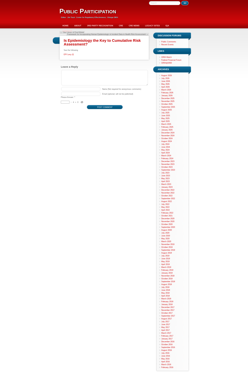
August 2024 (166, 141)
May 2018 (165, 293)
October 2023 (167, 167)
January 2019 (167, 273)
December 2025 (167, 98)
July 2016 (165, 353)
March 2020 (166, 241)
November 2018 (167, 276)
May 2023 (165, 178)
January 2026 (167, 95)
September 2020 (168, 227)
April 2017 (165, 330)
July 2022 (165, 204)
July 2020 (165, 233)
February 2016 (167, 367)
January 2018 (167, 304)
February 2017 (167, 336)
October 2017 (167, 313)
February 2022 (167, 213)
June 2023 (165, 176)
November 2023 (167, 164)
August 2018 (166, 284)
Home (65, 25)
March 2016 (166, 364)
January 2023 (167, 187)
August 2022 (166, 201)
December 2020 (167, 218)
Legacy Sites (152, 25)
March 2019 (166, 267)
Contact (67, 31)
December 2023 (167, 161)
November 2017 (167, 310)
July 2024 (165, 144)
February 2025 (167, 127)
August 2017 (166, 319)
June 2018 (165, 290)
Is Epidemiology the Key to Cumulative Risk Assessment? (102, 42)
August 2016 (166, 350)
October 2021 (167, 216)
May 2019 (165, 261)
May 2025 (165, 118)
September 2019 (168, 250)
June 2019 (165, 259)
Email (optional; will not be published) (117, 94)
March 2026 (166, 90)
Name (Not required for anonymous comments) (121, 89)
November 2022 (167, 193)
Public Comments (168, 42)
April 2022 (165, 210)
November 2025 (167, 101)
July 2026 (165, 78)
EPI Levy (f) (69, 54)
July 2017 (165, 321)
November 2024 (167, 135)
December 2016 (167, 342)
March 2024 (166, 156)
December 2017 (167, 307)
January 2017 (167, 339)
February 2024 (167, 158)
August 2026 (166, 75)
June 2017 (165, 324)
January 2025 (167, 130)
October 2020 (167, 224)
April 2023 (165, 181)
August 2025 (166, 110)
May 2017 (165, 327)
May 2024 (165, 150)
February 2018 (167, 301)
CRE (121, 25)
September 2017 (168, 316)
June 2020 (165, 236)
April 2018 (165, 296)
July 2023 (165, 173)
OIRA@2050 (166, 63)
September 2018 (168, 281)
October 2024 (167, 138)
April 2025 (165, 121)
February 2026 (167, 93)
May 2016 (165, 359)
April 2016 (165, 362)
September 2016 (168, 347)
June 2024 (165, 147)
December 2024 (167, 133)
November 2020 (167, 221)
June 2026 (165, 81)
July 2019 (165, 256)
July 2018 (165, 287)
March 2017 (166, 333)
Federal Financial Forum (171, 60)
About (77, 25)
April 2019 (165, 264)
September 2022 (168, 198)
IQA (167, 25)
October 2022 (167, 196)
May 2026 (165, 84)
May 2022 (165, 207)
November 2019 (167, 244)
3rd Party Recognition (100, 25)
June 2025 (165, 115)
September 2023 (168, 170)
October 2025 (167, 104)
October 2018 (167, 279)
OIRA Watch (166, 57)
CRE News (134, 25)
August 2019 (166, 253)
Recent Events (167, 44)
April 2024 (165, 153)
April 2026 (165, 87)
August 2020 (166, 230)
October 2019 (167, 247)
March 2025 (166, 124)
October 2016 (167, 344)
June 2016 (165, 356)
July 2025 (165, 113)
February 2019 (167, 270)
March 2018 (166, 299)
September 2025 (168, 107)
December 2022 (167, 190)
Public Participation (87, 11)
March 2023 (166, 184)
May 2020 (165, 239)
